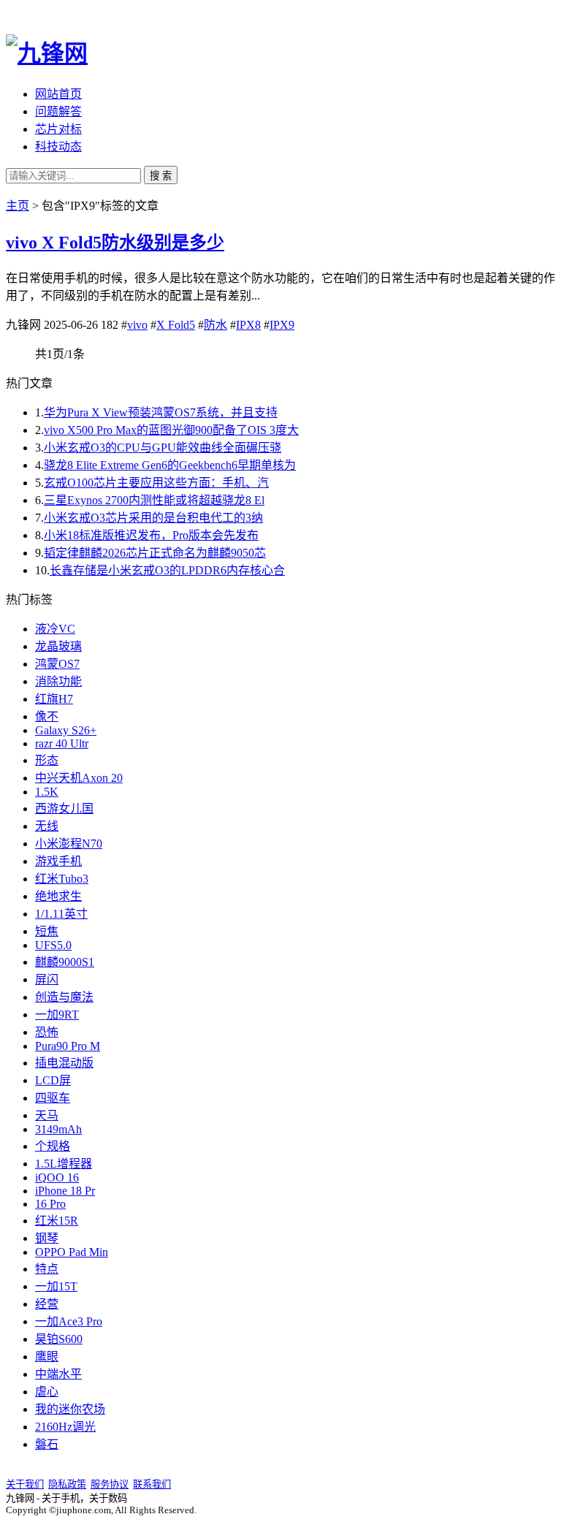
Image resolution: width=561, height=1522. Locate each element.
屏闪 (46, 979)
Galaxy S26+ (65, 730)
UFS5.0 (53, 945)
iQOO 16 (57, 1177)
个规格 (52, 1146)
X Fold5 (175, 325)
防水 (215, 325)
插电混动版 (64, 1063)
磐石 (46, 1444)
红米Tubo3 (61, 878)
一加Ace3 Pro (68, 1321)
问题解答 (58, 111)
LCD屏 (53, 1080)
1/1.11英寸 (61, 914)
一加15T (56, 1286)
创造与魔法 (64, 997)
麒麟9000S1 (64, 962)
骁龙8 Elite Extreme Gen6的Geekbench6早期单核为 (170, 465)
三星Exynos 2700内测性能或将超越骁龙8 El (154, 500)
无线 (46, 826)
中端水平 (58, 1374)
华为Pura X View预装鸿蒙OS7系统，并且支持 (161, 412)
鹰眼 (46, 1356)
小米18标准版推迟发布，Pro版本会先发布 (151, 535)
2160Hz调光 (65, 1426)
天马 (46, 1115)
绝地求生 (58, 896)
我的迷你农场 (70, 1409)
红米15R (56, 1220)
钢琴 (46, 1238)
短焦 (46, 931)
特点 (46, 1269)
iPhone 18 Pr (65, 1190)
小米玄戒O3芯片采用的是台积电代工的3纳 (153, 517)
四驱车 (52, 1098)
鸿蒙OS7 (57, 664)
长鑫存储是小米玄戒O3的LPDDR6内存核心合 (167, 570)
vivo (137, 325)
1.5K (46, 791)
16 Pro (50, 1204)
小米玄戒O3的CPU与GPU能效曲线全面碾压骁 (162, 447)
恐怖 (46, 1032)
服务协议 (110, 1484)
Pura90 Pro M (67, 1046)
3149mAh (58, 1129)
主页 (17, 205)
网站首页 (58, 94)
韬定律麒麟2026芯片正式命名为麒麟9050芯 (155, 553)
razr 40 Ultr (61, 743)
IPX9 (282, 325)
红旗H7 (54, 699)
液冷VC (55, 629)
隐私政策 (67, 1484)
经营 (46, 1304)
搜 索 (161, 175)
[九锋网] (47, 53)
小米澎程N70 (68, 843)
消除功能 (58, 681)
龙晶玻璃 (58, 646)
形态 (46, 760)
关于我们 (25, 1484)
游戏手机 (58, 861)
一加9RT (57, 1014)
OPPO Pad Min (71, 1252)
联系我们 (152, 1484)
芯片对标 (58, 129)
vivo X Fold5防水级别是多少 (115, 242)
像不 (46, 716)
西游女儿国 (64, 808)
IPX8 (248, 325)
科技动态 (58, 146)
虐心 (46, 1391)
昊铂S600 (59, 1339)
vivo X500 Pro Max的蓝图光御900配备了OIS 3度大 (171, 430)
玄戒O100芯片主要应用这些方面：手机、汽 (156, 482)
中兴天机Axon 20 (79, 778)
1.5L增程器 (63, 1163)
